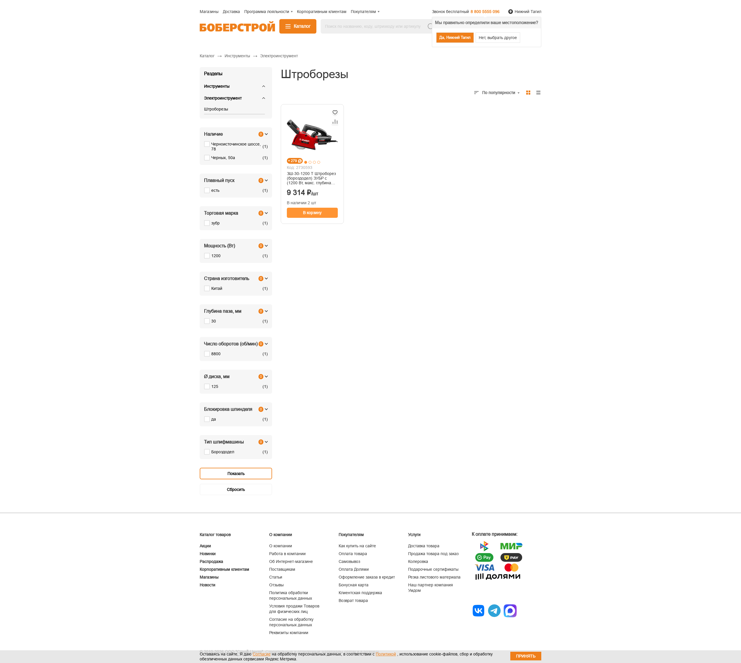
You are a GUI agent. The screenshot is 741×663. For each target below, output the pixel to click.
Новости (207, 585)
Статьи (275, 577)
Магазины (209, 577)
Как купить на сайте (357, 546)
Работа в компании (287, 553)
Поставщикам (282, 569)
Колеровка (418, 561)
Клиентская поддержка (360, 592)
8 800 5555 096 (485, 11)
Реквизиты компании (288, 632)
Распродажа (211, 561)
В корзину (312, 212)
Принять (525, 656)
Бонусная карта (353, 585)
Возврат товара (353, 600)
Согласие (262, 654)
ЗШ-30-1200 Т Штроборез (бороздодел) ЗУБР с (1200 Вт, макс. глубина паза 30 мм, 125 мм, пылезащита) (311, 178)
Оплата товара (353, 553)
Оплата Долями (354, 569)
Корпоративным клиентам (224, 569)
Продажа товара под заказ (433, 553)
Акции (205, 546)
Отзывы (276, 585)
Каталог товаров (215, 534)
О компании (280, 546)
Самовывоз (349, 561)
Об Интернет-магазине (291, 561)
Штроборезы (216, 109)
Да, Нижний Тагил (455, 37)
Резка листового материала (434, 577)
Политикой (386, 654)
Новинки (208, 553)
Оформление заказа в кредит (367, 577)
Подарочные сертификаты (433, 569)
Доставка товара (423, 546)
